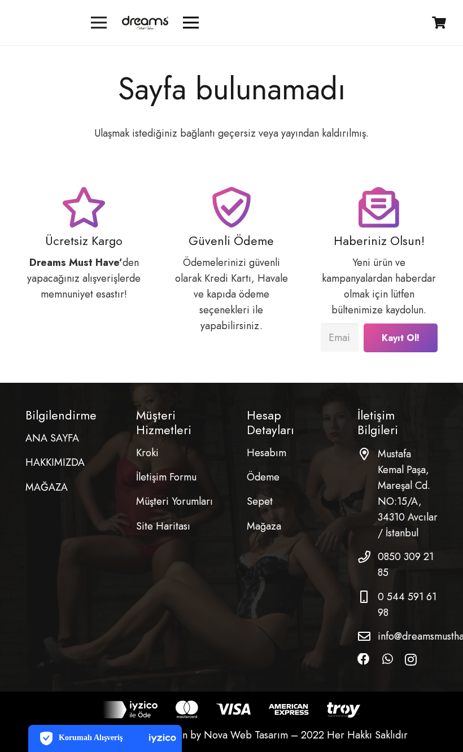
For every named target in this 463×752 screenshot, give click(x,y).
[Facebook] (363, 659)
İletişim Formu (166, 477)
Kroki (147, 452)
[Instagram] (411, 660)
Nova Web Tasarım (246, 735)
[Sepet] (439, 22)
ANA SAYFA (52, 438)
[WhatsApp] (387, 659)
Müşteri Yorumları (174, 501)
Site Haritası (163, 526)
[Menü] (99, 22)
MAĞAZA (46, 487)
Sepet (260, 501)
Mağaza (264, 526)
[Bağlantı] (145, 23)
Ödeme (263, 477)
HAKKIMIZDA (55, 462)
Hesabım (266, 452)
